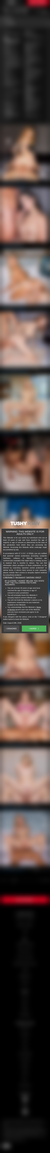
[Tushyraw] (25, 524)
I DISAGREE (11, 629)
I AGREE (33, 629)
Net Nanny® (20, 577)
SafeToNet (30, 577)
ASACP (38, 577)
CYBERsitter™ (8, 577)
